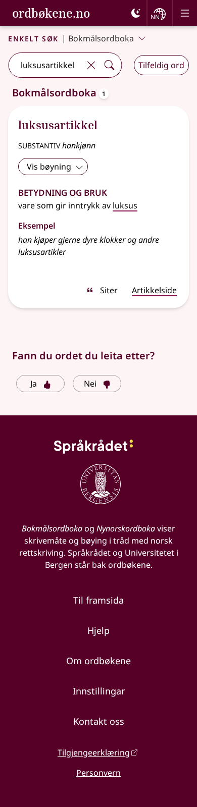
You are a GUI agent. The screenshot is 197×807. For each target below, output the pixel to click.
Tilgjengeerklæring (94, 752)
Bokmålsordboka (101, 38)
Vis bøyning (49, 166)
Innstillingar (99, 691)
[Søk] (109, 65)
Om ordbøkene (98, 661)
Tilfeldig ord (161, 65)
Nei (90, 383)
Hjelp (98, 630)
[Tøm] (91, 65)
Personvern (98, 772)
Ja (33, 383)
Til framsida (98, 600)
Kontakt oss (98, 721)
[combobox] (45, 65)
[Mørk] (135, 13)
